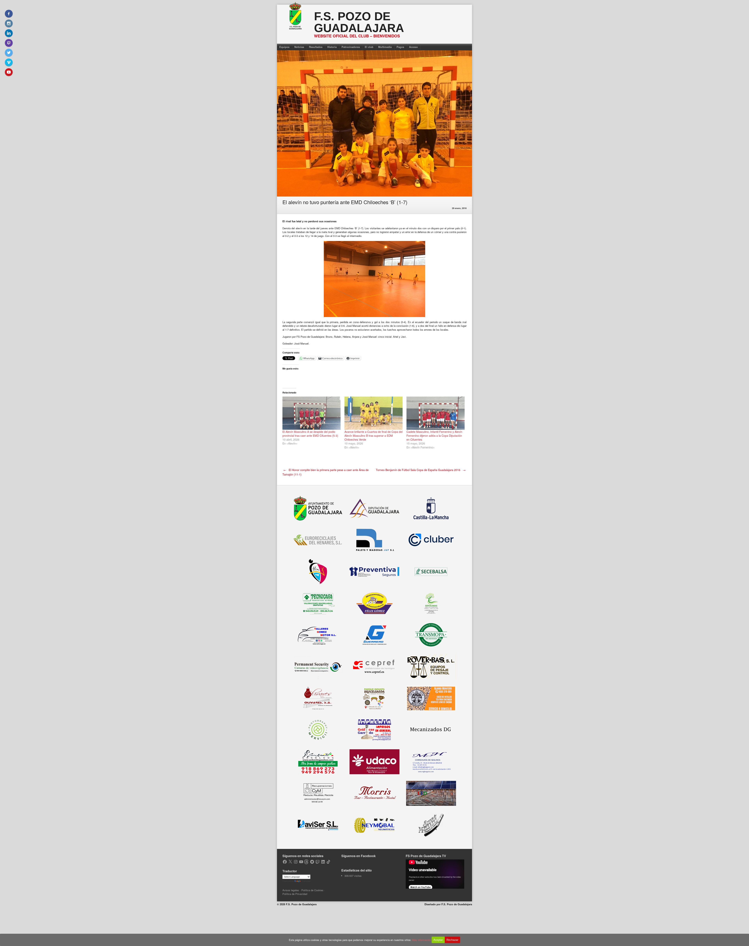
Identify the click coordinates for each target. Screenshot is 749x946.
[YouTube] (9, 72)
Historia (332, 47)
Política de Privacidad (294, 894)
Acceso (413, 47)
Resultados (315, 47)
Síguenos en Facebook (358, 856)
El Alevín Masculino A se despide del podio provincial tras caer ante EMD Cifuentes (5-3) (310, 434)
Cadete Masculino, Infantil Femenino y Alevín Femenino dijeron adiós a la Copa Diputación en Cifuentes (434, 435)
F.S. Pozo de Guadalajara (359, 22)
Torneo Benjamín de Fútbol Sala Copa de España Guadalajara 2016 (421, 470)
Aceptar (438, 939)
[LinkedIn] (9, 33)
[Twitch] (9, 43)
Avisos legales (290, 890)
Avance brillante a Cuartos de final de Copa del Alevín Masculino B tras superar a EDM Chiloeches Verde (373, 435)
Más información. (422, 940)
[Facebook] (9, 14)
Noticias (299, 47)
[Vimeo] (9, 62)
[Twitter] (9, 53)
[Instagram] (9, 23)
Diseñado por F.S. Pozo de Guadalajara (448, 904)
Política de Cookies (312, 890)
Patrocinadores (351, 47)
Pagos (400, 47)
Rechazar (452, 939)
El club (369, 47)
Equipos (284, 47)
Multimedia (385, 47)
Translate (306, 881)
